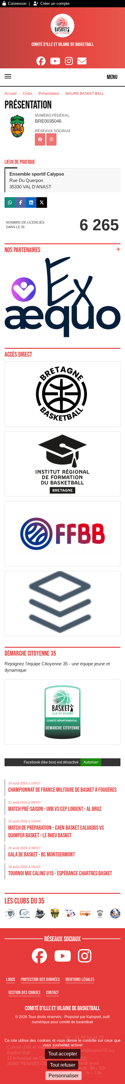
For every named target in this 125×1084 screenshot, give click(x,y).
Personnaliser (64, 1075)
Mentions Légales (80, 979)
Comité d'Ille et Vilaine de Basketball (63, 44)
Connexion (17, 3)
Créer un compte (54, 3)
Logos (10, 979)
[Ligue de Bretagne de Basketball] (62, 394)
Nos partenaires (22, 250)
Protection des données (40, 979)
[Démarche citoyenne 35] (62, 712)
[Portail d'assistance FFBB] (62, 603)
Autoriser (90, 762)
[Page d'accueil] (62, 25)
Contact (52, 992)
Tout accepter (62, 1053)
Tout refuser (62, 1065)
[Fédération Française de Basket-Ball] (62, 533)
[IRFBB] (62, 464)
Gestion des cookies (24, 992)
